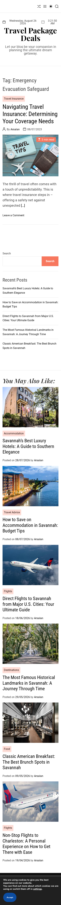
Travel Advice (12, 512)
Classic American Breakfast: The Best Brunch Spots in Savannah (29, 762)
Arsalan (15, 129)
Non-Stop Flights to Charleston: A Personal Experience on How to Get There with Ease (26, 843)
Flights (8, 591)
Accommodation (14, 433)
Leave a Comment (13, 215)
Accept (10, 897)
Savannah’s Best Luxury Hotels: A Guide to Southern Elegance (28, 446)
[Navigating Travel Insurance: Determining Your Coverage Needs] (30, 155)
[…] (23, 205)
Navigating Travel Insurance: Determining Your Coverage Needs (30, 114)
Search (7, 253)
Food (7, 749)
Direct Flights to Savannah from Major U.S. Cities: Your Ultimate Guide (28, 604)
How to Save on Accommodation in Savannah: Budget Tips (30, 525)
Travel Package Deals (30, 34)
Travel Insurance (14, 98)
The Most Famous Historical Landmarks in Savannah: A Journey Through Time (29, 683)
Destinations (11, 670)
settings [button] (37, 889)
